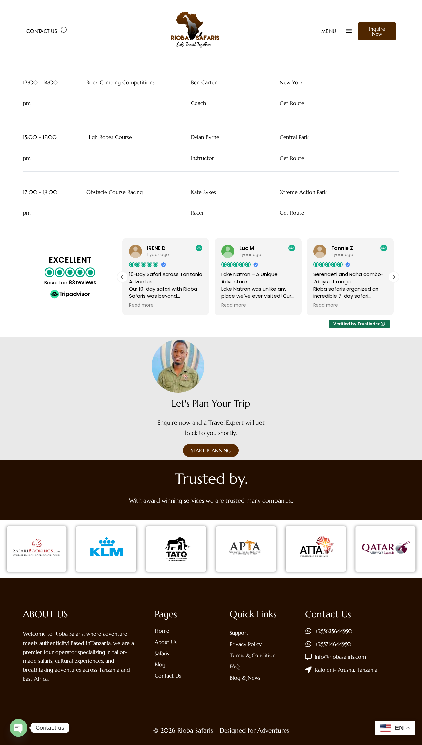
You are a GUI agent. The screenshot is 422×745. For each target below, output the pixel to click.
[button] (394, 277)
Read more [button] (141, 305)
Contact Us (41, 31)
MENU (328, 31)
